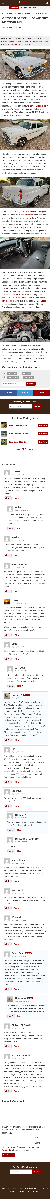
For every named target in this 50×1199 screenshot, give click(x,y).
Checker (12, 373)
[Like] (6, 498)
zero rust (29, 215)
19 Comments (42, 14)
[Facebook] (15, 1180)
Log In (24, 8)
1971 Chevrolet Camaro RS (21, 425)
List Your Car (35, 8)
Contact (11, 1188)
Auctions (19, 1188)
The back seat (18, 294)
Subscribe (6, 1150)
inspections (14, 44)
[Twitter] (20, 1180)
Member (26, 695)
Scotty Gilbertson (13, 27)
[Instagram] (30, 1180)
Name (37, 1137)
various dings (37, 211)
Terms (45, 1188)
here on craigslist (38, 106)
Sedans (26, 373)
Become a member (10, 1130)
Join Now (14, 8)
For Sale (29, 14)
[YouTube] (35, 1180)
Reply (16, 498)
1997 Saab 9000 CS (17, 442)
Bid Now (43, 425)
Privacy (38, 1188)
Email (37, 1143)
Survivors (13, 377)
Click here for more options (25, 411)
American (29, 377)
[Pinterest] (25, 1180)
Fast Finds (29, 1188)
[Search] (47, 3)
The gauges (40, 301)
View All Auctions (25, 449)
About (4, 1188)
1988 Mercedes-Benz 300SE (21, 434)
